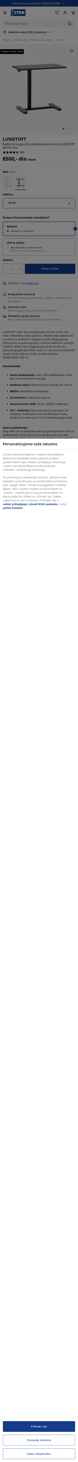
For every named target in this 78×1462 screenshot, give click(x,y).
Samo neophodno (39, 1453)
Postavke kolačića (39, 1440)
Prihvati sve (39, 1426)
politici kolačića (12, 508)
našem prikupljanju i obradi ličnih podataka (30, 504)
